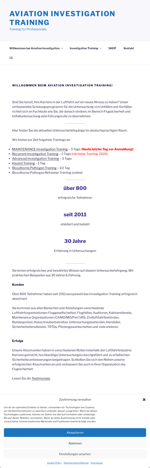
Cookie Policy (54, 462)
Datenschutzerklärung (76, 462)
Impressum (97, 462)
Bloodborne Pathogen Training (34, 168)
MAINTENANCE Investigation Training (40, 149)
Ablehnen (75, 443)
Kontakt (129, 48)
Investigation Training (84, 48)
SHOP (112, 48)
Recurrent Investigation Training (35, 154)
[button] (144, 400)
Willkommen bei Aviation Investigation (34, 48)
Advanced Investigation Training (35, 158)
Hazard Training (23, 163)
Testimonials (41, 378)
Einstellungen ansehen (75, 454)
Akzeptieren (75, 432)
